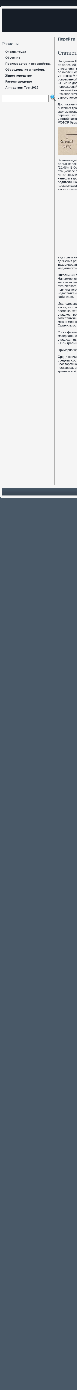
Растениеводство (18, 81)
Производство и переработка (27, 63)
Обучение (12, 57)
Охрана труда (15, 51)
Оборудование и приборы (25, 69)
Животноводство (18, 75)
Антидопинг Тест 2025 (21, 87)
